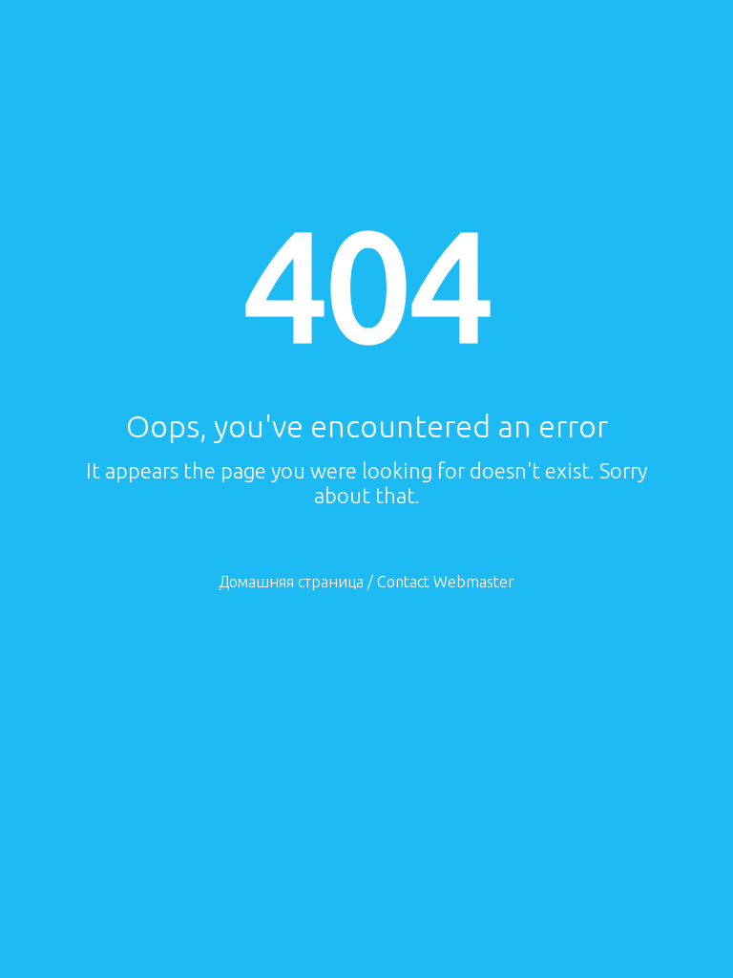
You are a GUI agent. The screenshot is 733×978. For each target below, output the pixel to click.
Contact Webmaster (445, 581)
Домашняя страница (291, 581)
